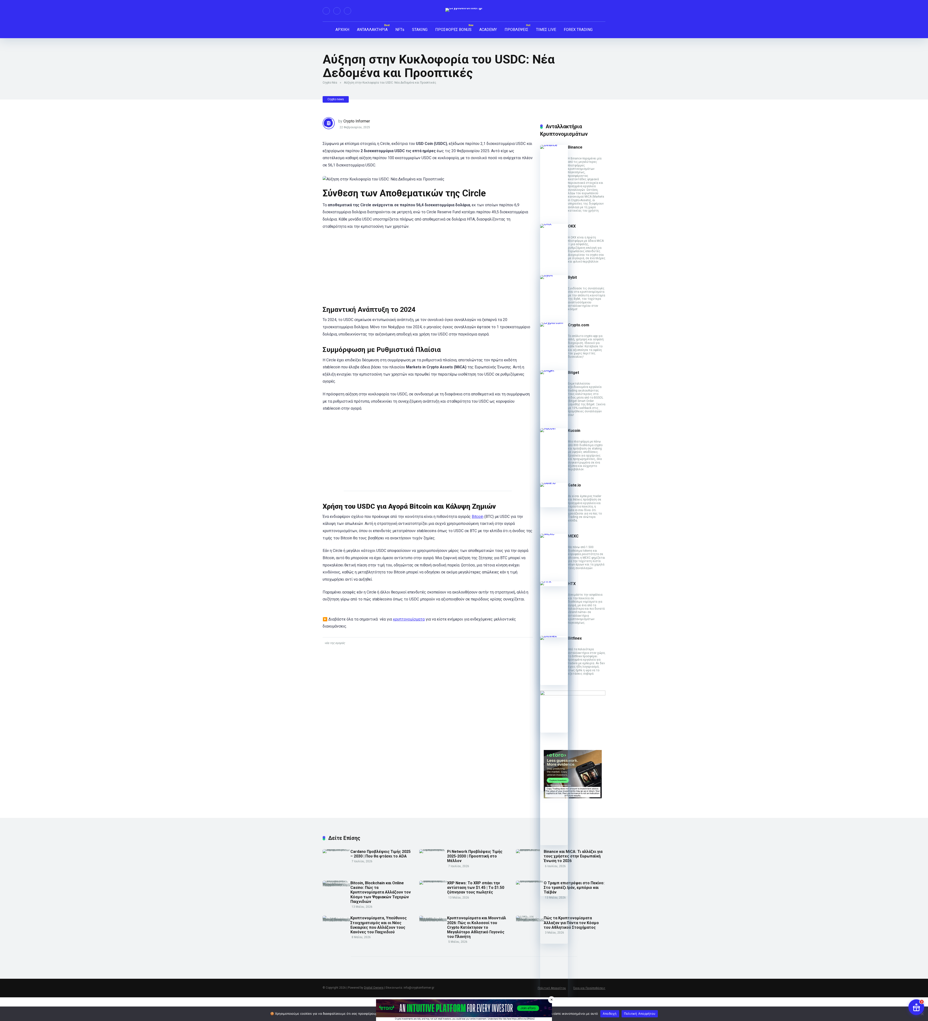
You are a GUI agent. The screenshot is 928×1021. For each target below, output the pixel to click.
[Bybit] (554, 275)
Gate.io (574, 485)
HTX (572, 583)
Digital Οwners (374, 987)
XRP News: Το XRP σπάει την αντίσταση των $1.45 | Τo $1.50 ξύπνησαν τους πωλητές (475, 887)
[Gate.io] (554, 482)
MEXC (573, 536)
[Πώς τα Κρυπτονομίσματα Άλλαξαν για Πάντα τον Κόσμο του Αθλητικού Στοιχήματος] (530, 919)
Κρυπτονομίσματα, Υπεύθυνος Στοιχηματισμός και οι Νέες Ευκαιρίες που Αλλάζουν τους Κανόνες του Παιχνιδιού (378, 925)
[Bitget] (554, 370)
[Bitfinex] (554, 636)
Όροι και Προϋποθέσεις (589, 988)
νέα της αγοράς (335, 643)
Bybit (572, 277)
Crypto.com (578, 325)
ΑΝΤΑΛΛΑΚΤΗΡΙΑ (372, 29)
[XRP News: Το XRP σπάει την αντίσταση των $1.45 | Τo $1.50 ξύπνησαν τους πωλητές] (433, 880)
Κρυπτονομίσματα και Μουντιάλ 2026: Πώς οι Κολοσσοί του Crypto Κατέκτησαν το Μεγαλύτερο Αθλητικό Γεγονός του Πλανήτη (476, 927)
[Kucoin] (554, 428)
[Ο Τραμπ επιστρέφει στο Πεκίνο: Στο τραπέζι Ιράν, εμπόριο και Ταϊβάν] (530, 880)
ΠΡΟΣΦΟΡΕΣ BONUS (453, 29)
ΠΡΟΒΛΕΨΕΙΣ (516, 29)
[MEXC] (554, 533)
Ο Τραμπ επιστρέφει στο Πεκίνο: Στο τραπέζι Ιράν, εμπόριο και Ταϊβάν (574, 887)
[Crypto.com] (554, 322)
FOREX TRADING (578, 29)
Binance (575, 147)
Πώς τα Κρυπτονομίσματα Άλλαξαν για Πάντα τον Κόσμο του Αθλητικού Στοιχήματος (571, 922)
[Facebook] (326, 10)
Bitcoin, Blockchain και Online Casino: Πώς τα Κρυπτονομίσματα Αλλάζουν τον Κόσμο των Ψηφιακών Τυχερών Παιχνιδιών (380, 892)
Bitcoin (477, 516)
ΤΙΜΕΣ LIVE (546, 29)
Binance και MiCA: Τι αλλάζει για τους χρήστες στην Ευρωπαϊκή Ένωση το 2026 (573, 856)
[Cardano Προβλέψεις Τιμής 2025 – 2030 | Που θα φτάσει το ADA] (336, 849)
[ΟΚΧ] (554, 223)
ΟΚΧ (572, 226)
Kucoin (574, 430)
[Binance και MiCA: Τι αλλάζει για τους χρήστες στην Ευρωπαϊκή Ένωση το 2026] (530, 849)
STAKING (420, 29)
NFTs (399, 29)
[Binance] (554, 145)
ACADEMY (488, 29)
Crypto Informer (356, 121)
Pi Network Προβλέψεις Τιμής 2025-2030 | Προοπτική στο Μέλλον (474, 856)
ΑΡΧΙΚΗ (342, 29)
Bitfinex (575, 638)
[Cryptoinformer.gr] (464, 10)
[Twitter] (337, 10)
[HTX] (554, 581)
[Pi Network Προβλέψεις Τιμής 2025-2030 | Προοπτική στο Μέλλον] (433, 849)
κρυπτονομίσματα (409, 619)
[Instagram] (347, 10)
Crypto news (335, 99)
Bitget (573, 372)
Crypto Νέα (330, 82)
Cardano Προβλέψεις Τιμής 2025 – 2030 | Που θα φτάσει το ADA (380, 853)
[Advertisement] (428, 269)
